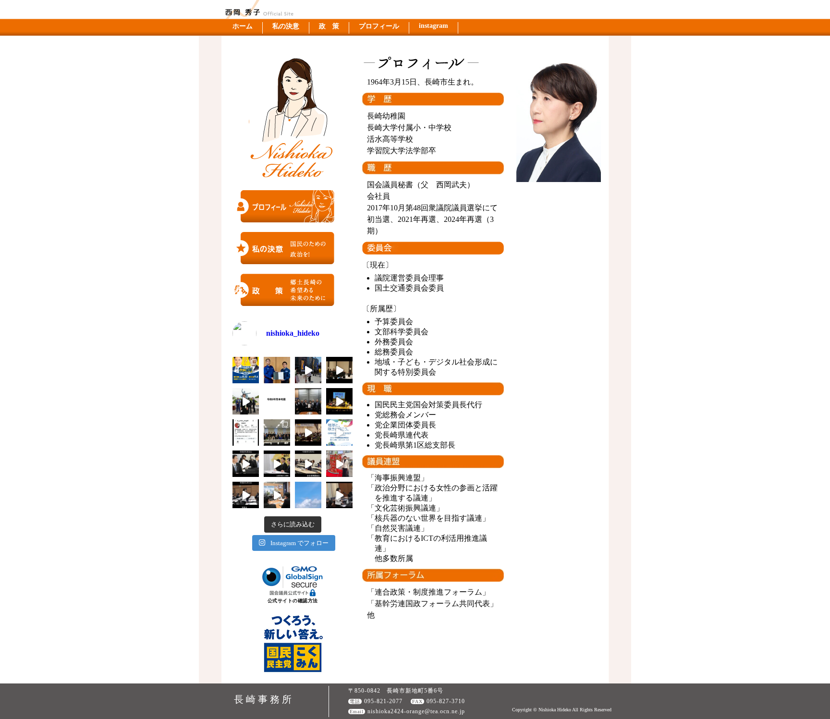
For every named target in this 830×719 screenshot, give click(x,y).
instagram (433, 25)
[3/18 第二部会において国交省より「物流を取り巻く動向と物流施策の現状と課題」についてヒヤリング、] (277, 464)
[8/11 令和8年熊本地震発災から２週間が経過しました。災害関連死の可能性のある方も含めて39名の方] (308, 370)
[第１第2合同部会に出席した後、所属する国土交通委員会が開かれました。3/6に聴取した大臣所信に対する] (339, 495)
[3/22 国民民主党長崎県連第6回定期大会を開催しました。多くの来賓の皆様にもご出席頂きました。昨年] (308, 432)
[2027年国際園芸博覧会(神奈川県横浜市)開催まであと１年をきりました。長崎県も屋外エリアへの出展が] (339, 432)
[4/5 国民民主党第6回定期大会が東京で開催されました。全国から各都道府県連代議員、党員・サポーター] (339, 401)
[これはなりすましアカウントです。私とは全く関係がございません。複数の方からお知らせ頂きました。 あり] (245, 432)
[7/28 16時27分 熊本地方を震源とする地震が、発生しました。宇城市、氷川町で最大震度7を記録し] (277, 401)
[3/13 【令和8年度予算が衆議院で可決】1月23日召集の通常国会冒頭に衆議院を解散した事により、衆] (245, 495)
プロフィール (379, 26)
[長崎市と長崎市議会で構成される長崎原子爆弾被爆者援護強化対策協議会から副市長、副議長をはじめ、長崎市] (308, 401)
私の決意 (285, 26)
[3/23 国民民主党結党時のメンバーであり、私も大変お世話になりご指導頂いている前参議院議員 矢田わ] (277, 432)
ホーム (242, 26)
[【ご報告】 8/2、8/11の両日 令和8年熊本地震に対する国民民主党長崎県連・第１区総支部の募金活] (277, 370)
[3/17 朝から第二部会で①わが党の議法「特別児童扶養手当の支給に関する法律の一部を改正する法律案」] (308, 464)
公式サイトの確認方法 (293, 600)
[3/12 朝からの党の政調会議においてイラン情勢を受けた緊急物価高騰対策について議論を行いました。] (277, 495)
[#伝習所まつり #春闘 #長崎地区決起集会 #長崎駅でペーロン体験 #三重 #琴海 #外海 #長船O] (339, 464)
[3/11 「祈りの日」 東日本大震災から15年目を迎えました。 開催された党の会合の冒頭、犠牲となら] (308, 495)
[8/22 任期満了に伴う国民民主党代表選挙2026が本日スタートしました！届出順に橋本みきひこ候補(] (245, 370)
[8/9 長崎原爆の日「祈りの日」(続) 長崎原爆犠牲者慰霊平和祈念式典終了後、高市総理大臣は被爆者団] (339, 370)
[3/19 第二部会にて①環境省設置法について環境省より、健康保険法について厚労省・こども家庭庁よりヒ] (245, 464)
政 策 (329, 26)
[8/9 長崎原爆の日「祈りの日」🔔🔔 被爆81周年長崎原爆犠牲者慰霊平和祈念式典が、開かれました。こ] (245, 401)
